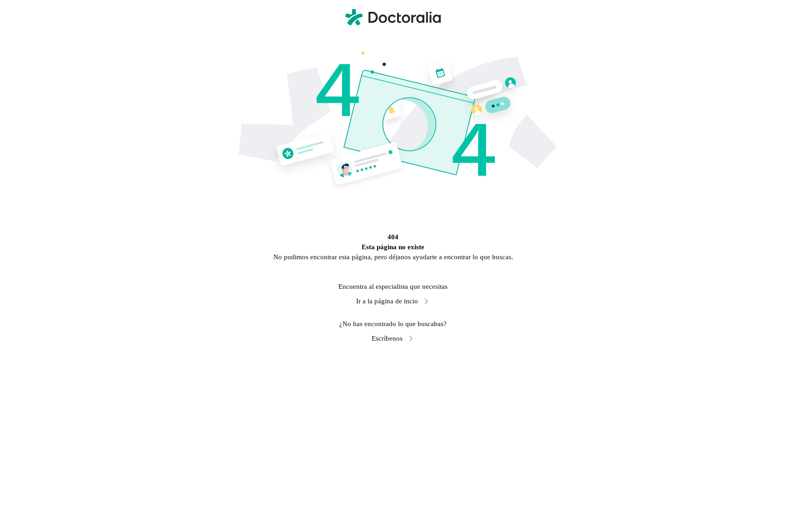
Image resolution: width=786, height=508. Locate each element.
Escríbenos (387, 338)
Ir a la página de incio (387, 301)
